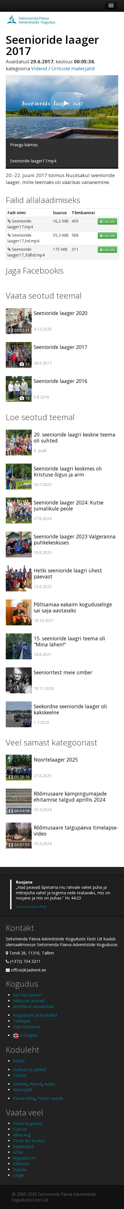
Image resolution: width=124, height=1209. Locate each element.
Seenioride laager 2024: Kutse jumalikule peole (69, 505)
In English (28, 1035)
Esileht (19, 1061)
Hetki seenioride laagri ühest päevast (68, 573)
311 (75, 249)
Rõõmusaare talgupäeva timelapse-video (76, 830)
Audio (49, 1084)
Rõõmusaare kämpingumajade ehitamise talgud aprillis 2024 (70, 796)
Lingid (18, 1175)
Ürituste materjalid (73, 68)
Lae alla (109, 221)
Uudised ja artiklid (29, 1069)
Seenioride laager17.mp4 (20, 223)
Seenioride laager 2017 (60, 346)
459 (75, 221)
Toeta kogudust (28, 1123)
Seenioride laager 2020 (60, 313)
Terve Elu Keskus (29, 1140)
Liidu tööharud (26, 1026)
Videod (39, 68)
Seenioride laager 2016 (60, 380)
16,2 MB (61, 221)
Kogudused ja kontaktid (35, 1015)
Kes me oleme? (27, 995)
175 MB (60, 249)
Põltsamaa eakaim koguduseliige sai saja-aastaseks (73, 607)
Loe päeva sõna (33, 906)
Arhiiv (18, 1152)
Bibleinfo (21, 1163)
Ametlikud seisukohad (33, 1006)
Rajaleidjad (23, 1146)
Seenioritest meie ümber (63, 672)
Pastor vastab (50, 1098)
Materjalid (22, 1089)
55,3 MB (61, 235)
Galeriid (20, 1084)
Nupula (19, 1169)
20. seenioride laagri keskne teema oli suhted (74, 437)
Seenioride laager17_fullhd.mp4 (26, 252)
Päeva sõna (24, 1098)
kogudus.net (24, 1158)
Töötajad (21, 1021)
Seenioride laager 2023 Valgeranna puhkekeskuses (75, 539)
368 (75, 235)
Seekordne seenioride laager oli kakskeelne (70, 709)
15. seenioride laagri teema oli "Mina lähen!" (69, 641)
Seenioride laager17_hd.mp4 (23, 238)
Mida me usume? (29, 1000)
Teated (19, 1075)
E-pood (20, 1129)
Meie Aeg (22, 1135)
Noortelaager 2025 (56, 759)
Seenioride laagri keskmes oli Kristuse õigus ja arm (68, 471)
